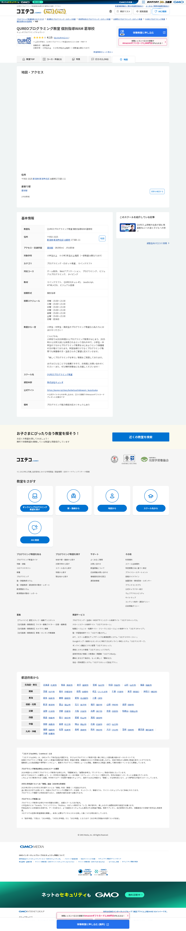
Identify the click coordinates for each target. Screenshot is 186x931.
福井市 (99, 704)
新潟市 (51, 704)
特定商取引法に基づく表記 (135, 568)
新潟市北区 (44, 178)
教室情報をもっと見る (102, 52)
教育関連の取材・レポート (27, 593)
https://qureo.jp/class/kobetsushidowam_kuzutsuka (72, 390)
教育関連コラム (23, 589)
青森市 (69, 685)
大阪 (77, 710)
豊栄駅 (24, 190)
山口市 (115, 724)
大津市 (51, 711)
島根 (61, 724)
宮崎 (124, 729)
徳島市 (51, 717)
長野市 (130, 704)
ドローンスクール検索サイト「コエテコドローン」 (92, 624)
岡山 (77, 724)
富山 (61, 704)
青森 (63, 684)
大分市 (115, 729)
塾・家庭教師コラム (24, 580)
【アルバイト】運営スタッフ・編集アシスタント (36, 620)
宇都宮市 (68, 691)
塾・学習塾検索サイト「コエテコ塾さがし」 (90, 633)
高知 (93, 717)
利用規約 (128, 559)
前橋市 (85, 691)
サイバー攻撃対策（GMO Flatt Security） (92, 862)
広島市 (99, 724)
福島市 (148, 685)
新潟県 (36, 178)
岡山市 (83, 724)
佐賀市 (67, 729)
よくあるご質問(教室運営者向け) (157, 6)
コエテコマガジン (24, 568)
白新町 (67, 239)
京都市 (67, 711)
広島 (93, 724)
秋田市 (117, 685)
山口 (109, 724)
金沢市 (83, 704)
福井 (93, 704)
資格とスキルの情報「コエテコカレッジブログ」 (92, 649)
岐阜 (45, 697)
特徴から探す (61, 572)
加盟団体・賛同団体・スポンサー (138, 580)
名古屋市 (84, 698)
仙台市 (101, 685)
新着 (18, 572)
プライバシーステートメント (136, 572)
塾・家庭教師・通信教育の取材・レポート (33, 585)
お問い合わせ (96, 564)
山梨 (109, 704)
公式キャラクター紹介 (134, 589)
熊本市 (99, 729)
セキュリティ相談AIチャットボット (109, 859)
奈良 (109, 710)
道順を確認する (157, 191)
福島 (142, 684)
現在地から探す (62, 576)
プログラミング (23, 576)
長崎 (77, 729)
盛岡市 (85, 685)
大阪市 (83, 711)
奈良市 (115, 711)
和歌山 (125, 710)
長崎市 (83, 729)
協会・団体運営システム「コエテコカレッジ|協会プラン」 (95, 662)
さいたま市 (102, 691)
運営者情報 (95, 580)
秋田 (111, 684)
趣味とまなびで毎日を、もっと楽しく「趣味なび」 (93, 658)
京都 (61, 710)
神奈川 (146, 691)
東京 (130, 691)
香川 (61, 717)
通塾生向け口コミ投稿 (157, 243)
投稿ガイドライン (132, 576)
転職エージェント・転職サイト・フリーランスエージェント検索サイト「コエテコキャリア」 (109, 628)
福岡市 (51, 729)
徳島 (45, 717)
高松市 (67, 717)
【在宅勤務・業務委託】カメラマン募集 (32, 628)
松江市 (67, 724)
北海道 (46, 684)
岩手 (79, 684)
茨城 (45, 691)
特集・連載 (21, 564)
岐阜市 (51, 698)
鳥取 (45, 724)
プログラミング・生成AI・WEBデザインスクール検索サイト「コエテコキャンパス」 (106, 620)
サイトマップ (130, 597)
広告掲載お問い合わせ (99, 572)
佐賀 (61, 729)
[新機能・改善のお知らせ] (110, 11)
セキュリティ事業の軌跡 (130, 861)
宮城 (95, 684)
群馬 (79, 691)
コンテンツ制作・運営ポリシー (137, 601)
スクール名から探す (63, 568)
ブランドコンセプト (133, 585)
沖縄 (45, 733)
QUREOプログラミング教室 (60, 374)
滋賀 (45, 710)
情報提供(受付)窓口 (98, 576)
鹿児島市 (149, 729)
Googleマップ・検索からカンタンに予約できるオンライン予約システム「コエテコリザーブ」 (109, 641)
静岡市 (67, 698)
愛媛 (77, 717)
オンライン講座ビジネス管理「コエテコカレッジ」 (93, 645)
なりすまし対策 (114, 862)
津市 (100, 698)
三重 (94, 697)
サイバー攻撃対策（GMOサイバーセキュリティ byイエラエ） (55, 862)
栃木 (61, 691)
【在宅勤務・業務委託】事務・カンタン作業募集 (36, 633)
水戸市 (51, 691)
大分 (109, 729)
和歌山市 (133, 711)
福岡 (45, 729)
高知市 (99, 717)
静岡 (61, 697)
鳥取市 (51, 724)
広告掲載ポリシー (132, 606)
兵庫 (93, 710)
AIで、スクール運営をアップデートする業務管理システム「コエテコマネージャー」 (105, 637)
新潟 (45, 704)
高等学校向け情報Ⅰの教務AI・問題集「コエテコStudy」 (95, 654)
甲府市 (115, 704)
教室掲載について (97, 568)
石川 (77, 704)
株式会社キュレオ (55, 382)
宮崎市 (130, 729)
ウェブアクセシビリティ (134, 593)
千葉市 (120, 691)
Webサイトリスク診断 (88, 859)
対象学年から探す (63, 564)
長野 (124, 704)
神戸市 (99, 711)
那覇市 (51, 733)
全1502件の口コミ (61, 37)
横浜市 (154, 691)
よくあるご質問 (97, 559)
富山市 (67, 704)
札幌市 (53, 685)
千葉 (114, 691)
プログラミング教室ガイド (27, 559)
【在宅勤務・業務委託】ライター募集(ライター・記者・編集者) (42, 624)
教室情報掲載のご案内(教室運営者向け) (129, 6)
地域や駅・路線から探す (65, 559)
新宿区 (136, 691)
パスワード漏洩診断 (71, 859)
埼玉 (94, 691)
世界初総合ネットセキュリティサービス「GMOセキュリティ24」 (40, 859)
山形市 (132, 685)
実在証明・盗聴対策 (25, 862)
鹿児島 (141, 729)
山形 (126, 684)
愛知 (77, 697)
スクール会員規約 (132, 564)
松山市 (83, 717)
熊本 (93, 729)
